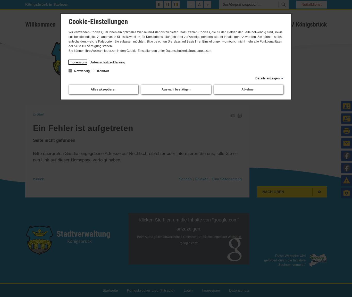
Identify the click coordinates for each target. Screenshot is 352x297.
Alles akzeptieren (103, 89)
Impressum (78, 62)
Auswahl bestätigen (176, 89)
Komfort (102, 71)
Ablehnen (248, 89)
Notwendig (81, 71)
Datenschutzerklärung (107, 62)
